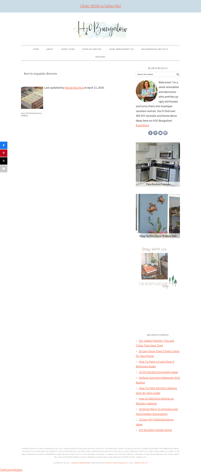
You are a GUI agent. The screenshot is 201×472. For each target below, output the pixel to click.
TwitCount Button (11, 469)
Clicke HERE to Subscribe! (100, 5)
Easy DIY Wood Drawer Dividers (31, 114)
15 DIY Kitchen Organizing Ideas (158, 372)
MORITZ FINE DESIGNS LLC (117, 463)
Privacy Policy (141, 463)
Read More (142, 125)
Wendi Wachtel (74, 87)
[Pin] (3, 153)
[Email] (3, 168)
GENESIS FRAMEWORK (80, 463)
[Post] (3, 161)
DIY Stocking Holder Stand (155, 430)
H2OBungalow (100, 27)
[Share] (3, 145)
